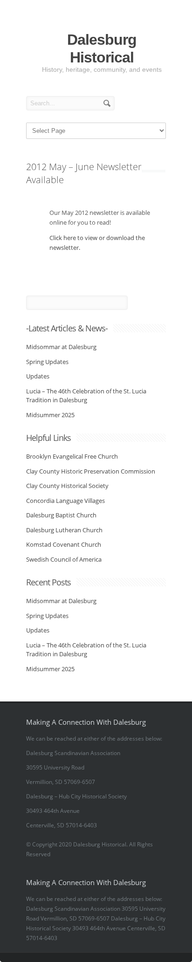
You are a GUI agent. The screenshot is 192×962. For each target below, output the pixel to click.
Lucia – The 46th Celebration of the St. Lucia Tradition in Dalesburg (86, 396)
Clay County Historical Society (67, 485)
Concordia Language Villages (65, 500)
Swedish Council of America (64, 559)
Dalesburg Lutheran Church (64, 530)
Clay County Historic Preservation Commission (90, 471)
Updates (37, 376)
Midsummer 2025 (50, 415)
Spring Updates (47, 361)
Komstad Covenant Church (63, 544)
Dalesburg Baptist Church (61, 515)
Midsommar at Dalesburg (61, 347)
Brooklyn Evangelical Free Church (72, 456)
